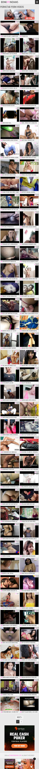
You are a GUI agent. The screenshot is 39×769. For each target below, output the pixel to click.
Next (19, 717)
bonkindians (9, 2)
